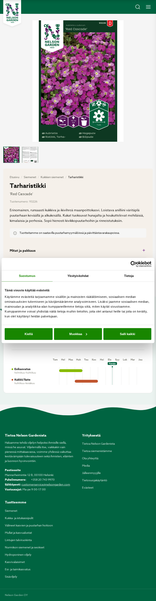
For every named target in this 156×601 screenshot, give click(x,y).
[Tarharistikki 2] (30, 155)
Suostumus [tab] (27, 276)
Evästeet (87, 487)
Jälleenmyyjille (91, 473)
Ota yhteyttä (90, 458)
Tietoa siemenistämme (97, 451)
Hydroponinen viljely (18, 554)
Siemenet (30, 177)
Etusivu (14, 177)
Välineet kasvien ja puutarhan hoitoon (29, 525)
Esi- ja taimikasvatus (17, 569)
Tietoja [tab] (129, 276)
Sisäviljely (11, 576)
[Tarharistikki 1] (11, 155)
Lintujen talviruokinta (18, 540)
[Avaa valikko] (148, 6)
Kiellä (29, 333)
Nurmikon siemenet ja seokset (24, 547)
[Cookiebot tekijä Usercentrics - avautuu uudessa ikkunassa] (133, 264)
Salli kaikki (127, 333)
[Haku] (137, 6)
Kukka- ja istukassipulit (19, 518)
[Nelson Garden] (12, 13)
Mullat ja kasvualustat (18, 533)
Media (86, 465)
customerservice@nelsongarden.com (46, 484)
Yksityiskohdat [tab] (78, 276)
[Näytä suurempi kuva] (78, 81)
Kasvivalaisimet (15, 562)
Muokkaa (75, 333)
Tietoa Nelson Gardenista (98, 443)
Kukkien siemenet (52, 177)
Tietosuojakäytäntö (94, 480)
